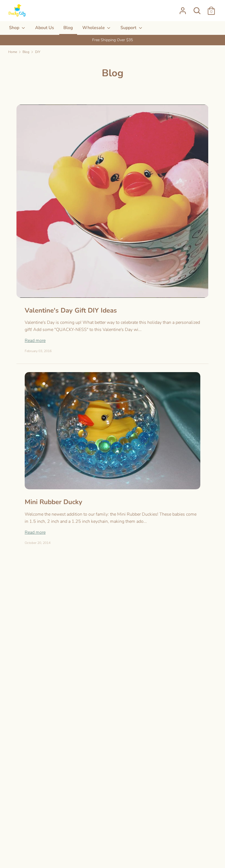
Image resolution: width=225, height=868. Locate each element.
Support (128, 28)
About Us (44, 28)
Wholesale (94, 28)
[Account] (182, 8)
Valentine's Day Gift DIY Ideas (71, 310)
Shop (14, 28)
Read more (35, 341)
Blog (68, 28)
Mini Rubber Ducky (53, 502)
